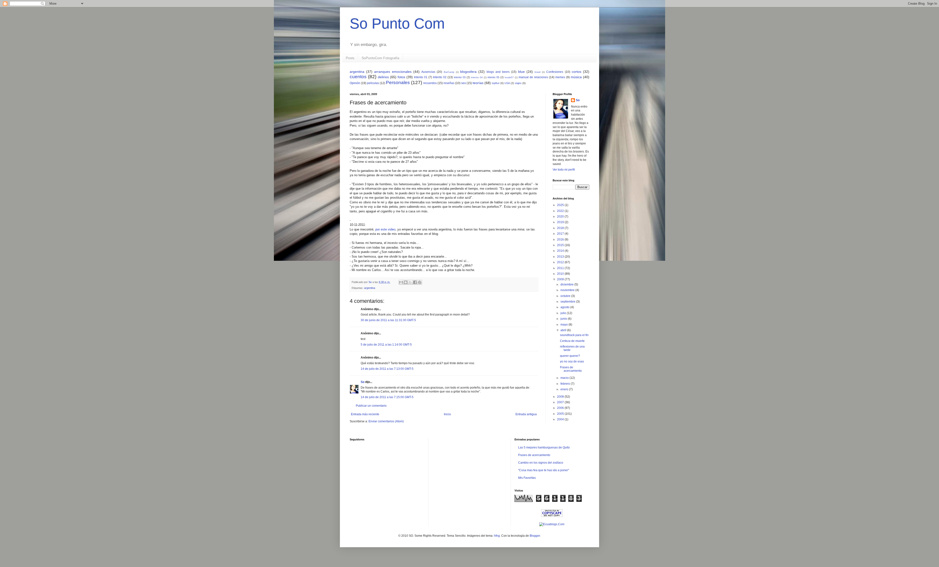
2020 (561, 216)
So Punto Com (397, 23)
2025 (561, 205)
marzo (565, 378)
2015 (561, 245)
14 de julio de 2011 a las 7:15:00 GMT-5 (387, 397)
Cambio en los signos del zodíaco (540, 462)
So (362, 382)
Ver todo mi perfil (564, 169)
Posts (350, 58)
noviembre (567, 290)
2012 (561, 262)
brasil (537, 72)
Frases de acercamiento (571, 369)
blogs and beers (498, 72)
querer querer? (570, 356)
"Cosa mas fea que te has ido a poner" (543, 470)
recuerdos (430, 83)
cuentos (358, 76)
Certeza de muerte (572, 341)
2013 (561, 256)
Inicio (447, 414)
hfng (497, 535)
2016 (561, 239)
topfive (496, 83)
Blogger (535, 535)
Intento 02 (440, 77)
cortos (576, 72)
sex (463, 83)
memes (560, 77)
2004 (561, 419)
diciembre (567, 284)
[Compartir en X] (410, 282)
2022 (561, 211)
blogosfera (468, 72)
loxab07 (509, 77)
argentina (357, 72)
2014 (561, 250)
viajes (518, 83)
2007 (561, 402)
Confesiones (554, 72)
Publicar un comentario (371, 405)
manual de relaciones (533, 77)
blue (521, 72)
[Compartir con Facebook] (415, 282)
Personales (398, 82)
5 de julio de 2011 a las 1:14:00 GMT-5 (386, 344)
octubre (565, 296)
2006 (561, 408)
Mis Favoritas (527, 478)
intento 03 (460, 77)
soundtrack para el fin (574, 335)
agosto (565, 307)
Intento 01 (420, 77)
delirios (383, 77)
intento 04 (477, 77)
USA (507, 83)
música (576, 77)
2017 (561, 233)
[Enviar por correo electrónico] (401, 282)
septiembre (568, 301)
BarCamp (449, 72)
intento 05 (493, 77)
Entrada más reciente (365, 414)
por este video (385, 229)
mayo (564, 324)
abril (563, 330)
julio (563, 313)
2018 (561, 228)
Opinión (355, 83)
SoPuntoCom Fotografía (380, 58)
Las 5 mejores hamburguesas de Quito (544, 447)
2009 (561, 279)
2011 (561, 268)
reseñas (449, 83)
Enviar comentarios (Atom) (386, 421)
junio (564, 318)
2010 (561, 273)
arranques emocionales (392, 72)
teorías (478, 83)
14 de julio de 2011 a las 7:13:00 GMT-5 (387, 369)
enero (564, 389)
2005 (561, 413)
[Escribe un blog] (405, 282)
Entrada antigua (526, 414)
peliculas (373, 83)
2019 (561, 222)
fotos (401, 77)
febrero (565, 383)
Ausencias (428, 72)
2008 (561, 396)
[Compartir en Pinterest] (419, 282)
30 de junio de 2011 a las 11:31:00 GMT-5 (388, 320)
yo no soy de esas (572, 361)
